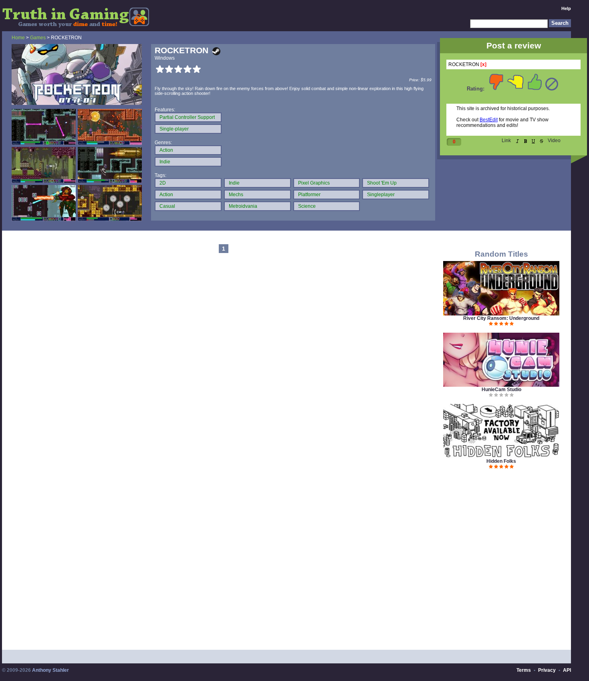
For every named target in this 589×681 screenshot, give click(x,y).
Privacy (547, 670)
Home (18, 37)
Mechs (236, 194)
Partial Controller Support (187, 117)
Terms (523, 670)
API (567, 670)
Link (506, 140)
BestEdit (489, 120)
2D (162, 183)
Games (38, 37)
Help (566, 8)
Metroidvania (243, 206)
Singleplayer (381, 194)
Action (166, 150)
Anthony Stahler (50, 670)
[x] (483, 64)
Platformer (309, 194)
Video (554, 140)
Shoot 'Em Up (382, 183)
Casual (167, 206)
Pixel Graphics (314, 183)
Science (307, 206)
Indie (164, 162)
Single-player (174, 129)
